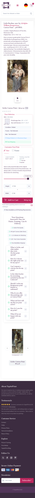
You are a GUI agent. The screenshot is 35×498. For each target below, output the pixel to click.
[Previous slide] (7, 348)
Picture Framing (6, 442)
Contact (3, 422)
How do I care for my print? (16, 309)
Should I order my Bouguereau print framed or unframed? (16, 286)
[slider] (28, 179)
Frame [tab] (16, 151)
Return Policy (5, 434)
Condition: (10, 127)
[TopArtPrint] (6, 5)
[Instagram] (11, 457)
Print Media (4, 445)
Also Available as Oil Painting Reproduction (18, 210)
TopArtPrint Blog (6, 448)
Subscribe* (26, 480)
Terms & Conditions (7, 431)
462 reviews (12, 407)
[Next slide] (27, 348)
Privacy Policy (5, 428)
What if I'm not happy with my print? (15, 316)
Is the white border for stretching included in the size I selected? (17, 277)
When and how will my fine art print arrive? (17, 302)
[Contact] (32, 205)
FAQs (3, 425)
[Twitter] (3, 457)
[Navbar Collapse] (17, 5)
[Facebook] (7, 457)
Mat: (10, 134)
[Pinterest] (15, 457)
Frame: (11, 131)
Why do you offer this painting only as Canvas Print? (16, 295)
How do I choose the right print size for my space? (16, 260)
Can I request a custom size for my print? (16, 268)
